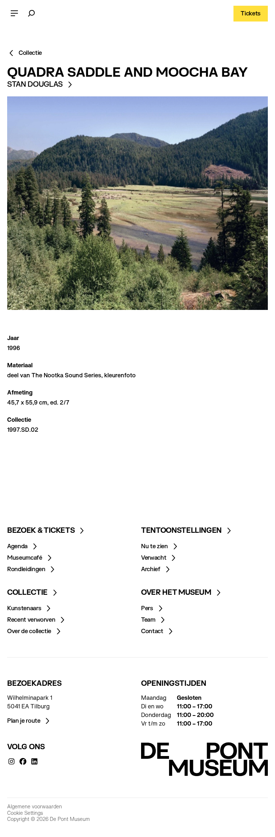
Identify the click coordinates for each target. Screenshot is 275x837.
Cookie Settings (25, 813)
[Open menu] (14, 13)
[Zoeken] (31, 13)
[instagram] (11, 761)
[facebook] (23, 761)
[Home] (204, 759)
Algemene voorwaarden (34, 807)
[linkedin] (34, 761)
